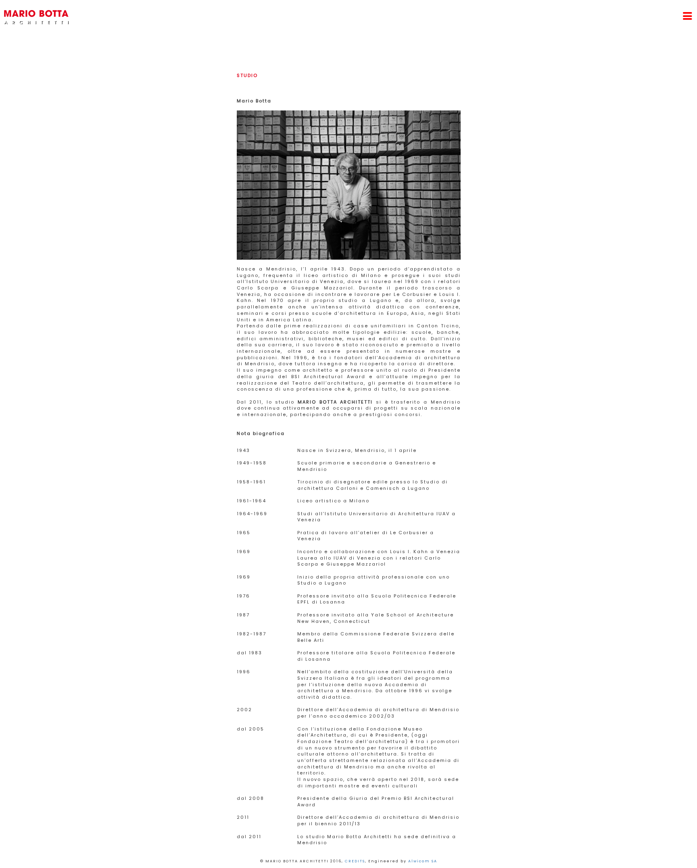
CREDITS (355, 861)
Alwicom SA (422, 861)
